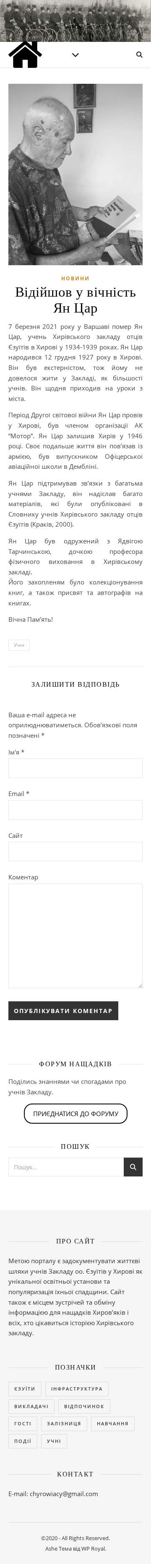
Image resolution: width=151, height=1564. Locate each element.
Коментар (23, 877)
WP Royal (93, 1548)
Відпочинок (84, 1406)
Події (22, 1441)
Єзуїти (25, 1389)
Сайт (15, 835)
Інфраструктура (77, 1389)
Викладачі (31, 1406)
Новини (75, 278)
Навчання (113, 1423)
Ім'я (16, 752)
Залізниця (64, 1423)
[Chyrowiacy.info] (25, 54)
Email (18, 793)
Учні (19, 645)
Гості (22, 1423)
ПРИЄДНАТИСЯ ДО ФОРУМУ (75, 1113)
